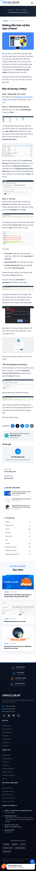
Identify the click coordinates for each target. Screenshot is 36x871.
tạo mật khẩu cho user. (18, 262)
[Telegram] (14, 715)
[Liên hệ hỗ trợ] (32, 861)
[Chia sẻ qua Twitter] (17, 426)
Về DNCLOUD (6, 755)
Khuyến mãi (5, 762)
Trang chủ (10, 10)
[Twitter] (18, 715)
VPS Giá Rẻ (5, 735)
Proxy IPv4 (5, 745)
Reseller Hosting (7, 732)
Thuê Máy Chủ (6, 742)
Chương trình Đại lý (7, 772)
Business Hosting (7, 729)
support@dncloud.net (15, 826)
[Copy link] (32, 426)
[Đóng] (34, 864)
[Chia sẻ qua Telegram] (27, 426)
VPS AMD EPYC (6, 739)
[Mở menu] (32, 2)
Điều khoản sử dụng (7, 791)
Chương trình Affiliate (8, 768)
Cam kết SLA (6, 765)
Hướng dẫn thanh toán (8, 775)
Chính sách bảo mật (8, 794)
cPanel (24, 10)
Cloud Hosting (6, 725)
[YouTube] (9, 715)
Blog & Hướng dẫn (7, 758)
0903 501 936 (14, 825)
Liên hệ (4, 778)
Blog (17, 10)
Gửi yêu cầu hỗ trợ (7, 788)
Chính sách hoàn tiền (8, 801)
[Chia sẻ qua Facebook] (13, 426)
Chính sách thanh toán (8, 798)
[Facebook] (4, 715)
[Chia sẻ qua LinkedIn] (22, 426)
